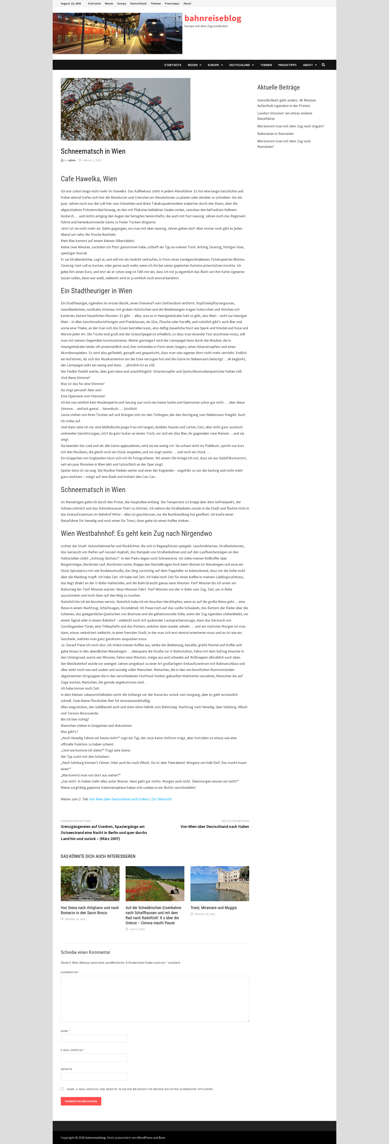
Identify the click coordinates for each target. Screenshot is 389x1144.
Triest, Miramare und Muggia (213, 907)
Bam (162, 1137)
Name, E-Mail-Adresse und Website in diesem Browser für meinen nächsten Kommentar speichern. (140, 1089)
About (187, 3)
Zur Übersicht (161, 799)
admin (72, 160)
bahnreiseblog (212, 17)
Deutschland (138, 3)
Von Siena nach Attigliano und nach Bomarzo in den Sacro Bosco (90, 910)
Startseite (94, 3)
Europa (121, 3)
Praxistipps (172, 3)
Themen (156, 3)
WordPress (144, 1137)
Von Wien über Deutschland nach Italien (119, 799)
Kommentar (70, 972)
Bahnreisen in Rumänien (275, 133)
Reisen (109, 3)
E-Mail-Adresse (73, 1050)
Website (67, 1069)
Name (66, 1031)
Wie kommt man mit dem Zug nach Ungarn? (290, 126)
